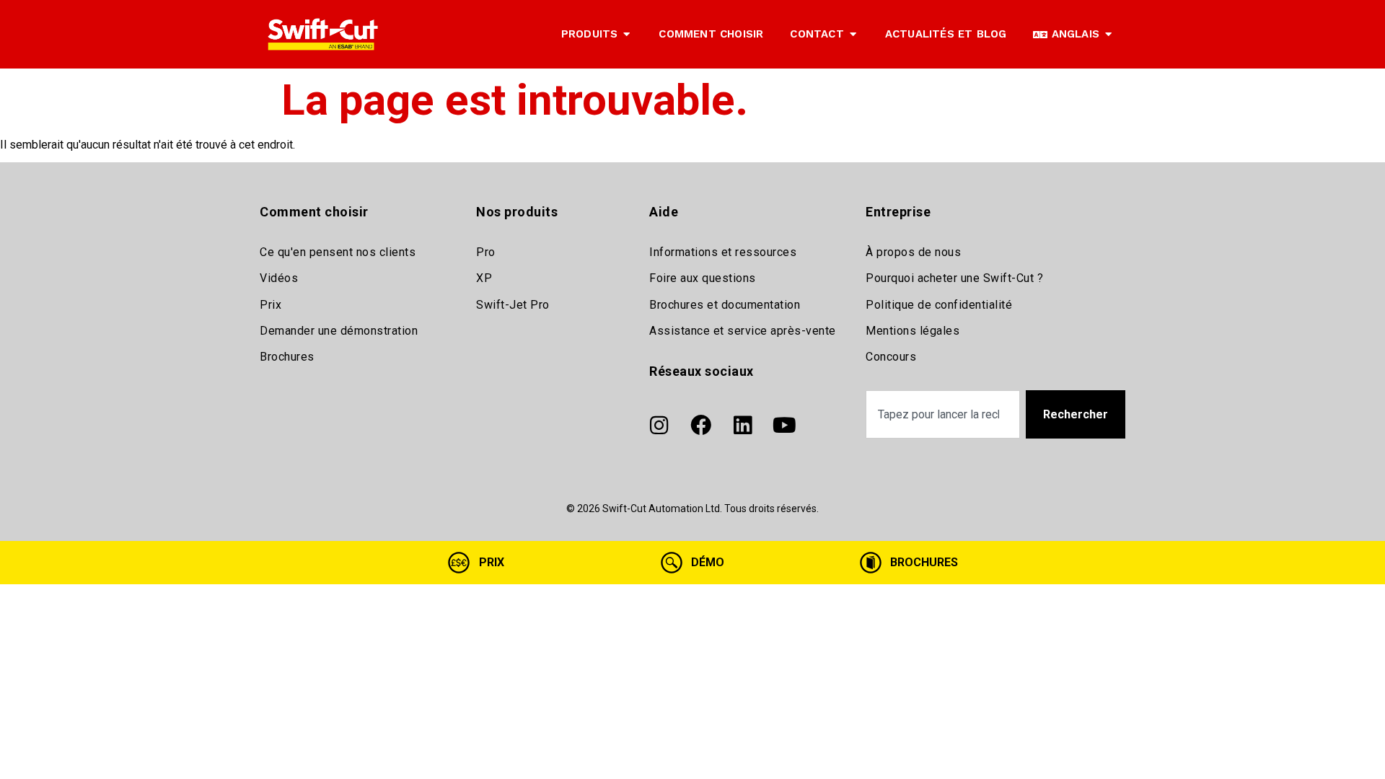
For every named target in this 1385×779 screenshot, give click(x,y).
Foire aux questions (702, 278)
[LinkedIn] (742, 425)
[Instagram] (659, 425)
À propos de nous (913, 252)
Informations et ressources (722, 252)
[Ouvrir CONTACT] (853, 34)
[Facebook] (700, 425)
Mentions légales (912, 331)
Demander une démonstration (339, 331)
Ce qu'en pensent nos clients (338, 252)
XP (484, 278)
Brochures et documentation (724, 305)
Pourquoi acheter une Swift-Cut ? (954, 278)
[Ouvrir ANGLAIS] (1108, 34)
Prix (270, 305)
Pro (486, 252)
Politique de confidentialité (939, 305)
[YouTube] (784, 425)
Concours (891, 357)
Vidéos (279, 278)
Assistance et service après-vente (742, 331)
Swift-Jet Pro (513, 305)
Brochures (287, 357)
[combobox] (943, 414)
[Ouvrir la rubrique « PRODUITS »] (626, 34)
